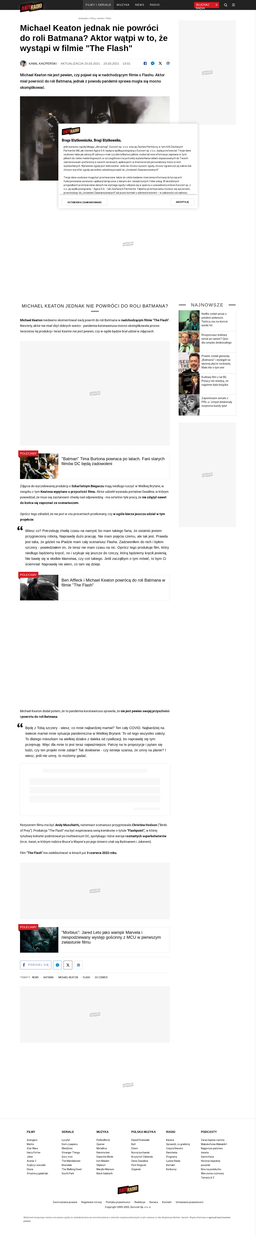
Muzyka (102, 1131)
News (35, 977)
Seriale (68, 1131)
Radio (170, 1131)
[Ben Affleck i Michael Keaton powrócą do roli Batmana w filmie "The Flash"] (39, 587)
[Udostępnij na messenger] (57, 965)
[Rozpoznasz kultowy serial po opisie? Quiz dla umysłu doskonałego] (189, 341)
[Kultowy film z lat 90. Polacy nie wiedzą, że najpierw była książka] (189, 384)
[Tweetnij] (160, 63)
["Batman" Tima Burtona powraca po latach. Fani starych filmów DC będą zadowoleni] (39, 466)
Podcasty (209, 1131)
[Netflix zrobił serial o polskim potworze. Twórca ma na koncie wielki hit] (189, 320)
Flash (87, 977)
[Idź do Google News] (78, 965)
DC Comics (101, 977)
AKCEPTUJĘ (182, 202)
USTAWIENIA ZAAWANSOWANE (85, 202)
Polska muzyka (143, 1131)
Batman (49, 977)
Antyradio (83, 18)
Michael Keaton (68, 977)
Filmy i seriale (97, 18)
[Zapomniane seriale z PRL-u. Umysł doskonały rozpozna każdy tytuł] (189, 405)
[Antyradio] (31, 7)
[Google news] (168, 63)
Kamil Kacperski (43, 63)
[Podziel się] (145, 63)
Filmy (108, 18)
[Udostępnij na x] (68, 965)
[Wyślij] (152, 63)
